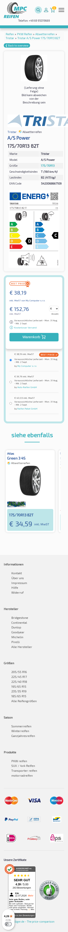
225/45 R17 (19, 676)
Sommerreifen (21, 726)
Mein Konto (46, 10)
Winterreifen (20, 731)
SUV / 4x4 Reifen (23, 765)
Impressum (19, 583)
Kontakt (16, 573)
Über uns (17, 578)
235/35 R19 (18, 691)
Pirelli (15, 642)
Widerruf (17, 592)
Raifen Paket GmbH (27, 408)
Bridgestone (19, 617)
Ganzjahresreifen (23, 736)
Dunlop (16, 627)
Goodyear (17, 632)
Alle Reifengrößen (24, 701)
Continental (19, 622)
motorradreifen (22, 775)
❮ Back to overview (17, 45)
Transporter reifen (24, 770)
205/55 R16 (19, 672)
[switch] (8, 924)
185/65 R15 (18, 696)
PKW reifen (19, 761)
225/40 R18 (19, 681)
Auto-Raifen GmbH (27, 387)
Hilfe (14, 587)
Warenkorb (31, 337)
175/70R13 (48, 165)
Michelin (17, 637)
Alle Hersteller (21, 647)
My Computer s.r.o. (27, 366)
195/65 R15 (18, 686)
